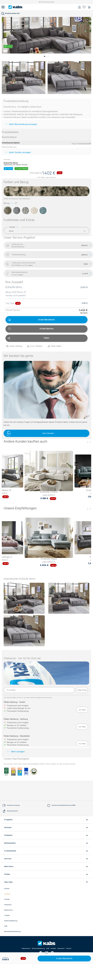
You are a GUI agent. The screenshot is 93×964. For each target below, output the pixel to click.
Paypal (16, 785)
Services (7, 859)
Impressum (8, 905)
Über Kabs (8, 882)
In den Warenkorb (64, 958)
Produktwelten (10, 851)
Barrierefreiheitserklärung (12, 931)
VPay (81, 786)
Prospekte (8, 820)
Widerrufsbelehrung (10, 921)
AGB (5, 926)
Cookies (7, 915)
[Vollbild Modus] (83, 20)
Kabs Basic (7, 159)
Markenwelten (10, 843)
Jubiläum (7, 894)
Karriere (6, 889)
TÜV (46, 795)
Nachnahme (60, 786)
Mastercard (28, 786)
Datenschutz (8, 910)
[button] (44, 56)
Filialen (7, 874)
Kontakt (6, 899)
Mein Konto (8, 866)
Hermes (59, 795)
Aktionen (8, 827)
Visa (75, 786)
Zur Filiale (82, 710)
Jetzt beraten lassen (47, 2)
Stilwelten (8, 835)
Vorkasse (41, 786)
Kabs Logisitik (33, 795)
